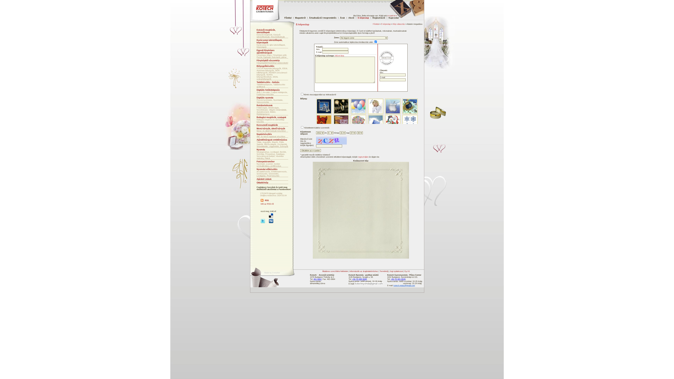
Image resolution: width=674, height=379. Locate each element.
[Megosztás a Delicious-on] (271, 217)
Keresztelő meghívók (267, 125)
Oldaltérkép (262, 182)
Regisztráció (378, 18)
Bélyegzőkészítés (265, 66)
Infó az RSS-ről (267, 204)
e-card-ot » (392, 16)
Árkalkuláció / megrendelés (322, 18)
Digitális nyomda (265, 98)
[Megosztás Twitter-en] (263, 222)
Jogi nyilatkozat (396, 271)
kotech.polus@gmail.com (404, 285)
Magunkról (300, 18)
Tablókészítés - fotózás (268, 82)
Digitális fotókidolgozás (268, 90)
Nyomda (261, 149)
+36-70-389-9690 (359, 279)
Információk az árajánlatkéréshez (364, 271)
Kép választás (399, 24)
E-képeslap (386, 24)
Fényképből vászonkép (268, 60)
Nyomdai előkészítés (267, 169)
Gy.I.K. (407, 271)
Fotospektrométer (266, 161)
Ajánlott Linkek (264, 179)
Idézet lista (339, 56)
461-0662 (317, 279)
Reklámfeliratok (265, 105)
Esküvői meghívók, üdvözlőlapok (266, 31)
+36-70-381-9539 (398, 279)
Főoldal (288, 18)
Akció (351, 18)
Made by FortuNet (272, 273)
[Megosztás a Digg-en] (271, 222)
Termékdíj (384, 271)
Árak (342, 18)
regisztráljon (363, 157)
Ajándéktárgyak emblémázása (272, 140)
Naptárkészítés (264, 134)
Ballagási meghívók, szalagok (271, 117)
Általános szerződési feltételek (335, 271)
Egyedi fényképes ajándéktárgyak (266, 51)
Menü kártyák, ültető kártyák (271, 128)
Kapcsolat (394, 18)
